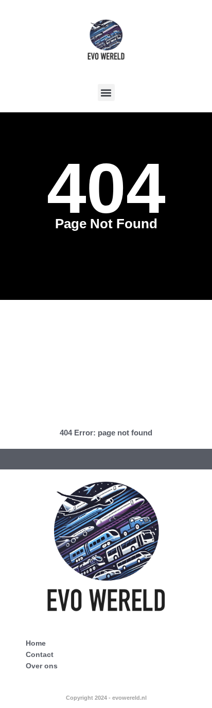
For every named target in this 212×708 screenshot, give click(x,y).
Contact (40, 654)
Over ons (42, 666)
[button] (106, 92)
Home (36, 643)
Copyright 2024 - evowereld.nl (106, 698)
